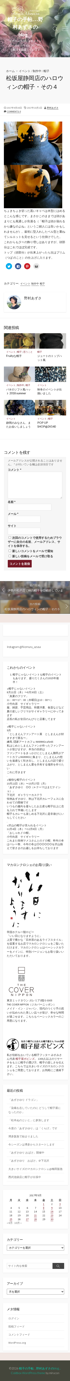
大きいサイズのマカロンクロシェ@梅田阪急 (35, 1169)
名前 (12, 502)
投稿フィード (16, 1326)
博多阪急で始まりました (23, 1136)
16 (52, 1211)
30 (52, 1219)
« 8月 (10, 1223)
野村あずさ (53, 107)
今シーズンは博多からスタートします (31, 1144)
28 (35, 1219)
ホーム (10, 71)
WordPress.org (17, 1342)
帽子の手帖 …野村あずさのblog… (41, 1368)
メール (13, 514)
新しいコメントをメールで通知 (32, 551)
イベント (25, 71)
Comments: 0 (14, 111)
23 (52, 1215)
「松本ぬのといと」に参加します (28, 1120)
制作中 (37, 71)
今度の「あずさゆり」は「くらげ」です (32, 1128)
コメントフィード (19, 1334)
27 (27, 1219)
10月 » (18, 1223)
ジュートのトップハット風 (49, 357)
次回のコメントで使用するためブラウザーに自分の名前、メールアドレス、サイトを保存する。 (35, 542)
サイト (12, 526)
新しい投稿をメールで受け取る (32, 556)
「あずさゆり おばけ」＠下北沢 (28, 1160)
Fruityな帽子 (14, 355)
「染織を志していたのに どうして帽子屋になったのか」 (34, 1110)
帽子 (46, 71)
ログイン (13, 1318)
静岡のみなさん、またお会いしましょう (18, 424)
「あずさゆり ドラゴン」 (23, 1100)
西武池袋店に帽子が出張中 (24, 1177)
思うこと (28, 351)
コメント (14, 470)
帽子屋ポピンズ (25, 1059)
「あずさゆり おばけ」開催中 (26, 1152)
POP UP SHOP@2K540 (46, 424)
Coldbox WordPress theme (28, 1373)
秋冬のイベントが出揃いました (49, 391)
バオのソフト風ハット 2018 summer (18, 391)
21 (35, 1215)
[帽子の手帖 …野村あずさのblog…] (25, 10)
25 (11, 1219)
